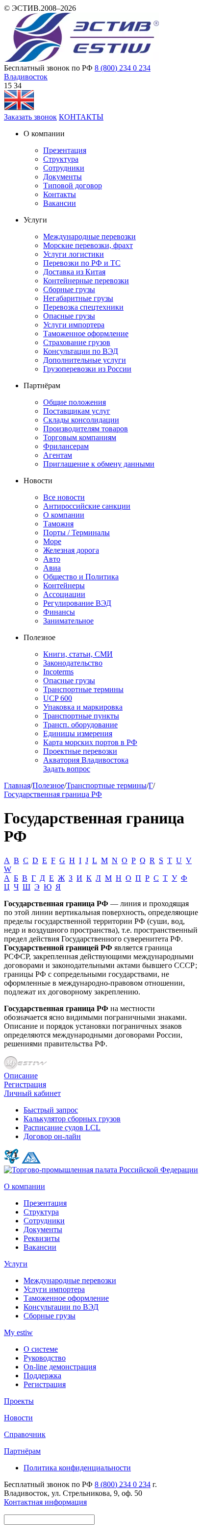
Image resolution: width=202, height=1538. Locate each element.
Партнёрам (22, 1451)
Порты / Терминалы (76, 532)
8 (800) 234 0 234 (123, 68)
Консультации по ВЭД (80, 351)
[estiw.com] (19, 108)
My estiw (18, 1332)
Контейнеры (64, 585)
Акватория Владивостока (85, 760)
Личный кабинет (32, 1093)
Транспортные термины (83, 689)
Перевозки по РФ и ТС (82, 263)
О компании (63, 515)
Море (52, 541)
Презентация (64, 150)
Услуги (15, 1264)
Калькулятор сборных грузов (72, 1119)
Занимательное (68, 621)
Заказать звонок (30, 117)
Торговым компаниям (79, 437)
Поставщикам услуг (76, 411)
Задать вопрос (66, 769)
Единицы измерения (77, 733)
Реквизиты (42, 1238)
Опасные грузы (69, 316)
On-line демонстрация (60, 1367)
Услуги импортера (73, 325)
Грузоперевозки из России (87, 369)
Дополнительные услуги (84, 360)
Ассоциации (64, 594)
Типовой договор (72, 185)
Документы (62, 177)
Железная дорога (71, 550)
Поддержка (42, 1375)
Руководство (45, 1358)
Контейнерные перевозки (86, 280)
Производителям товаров (85, 428)
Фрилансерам (66, 446)
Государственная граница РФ (53, 794)
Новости (18, 1418)
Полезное (48, 785)
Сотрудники (63, 168)
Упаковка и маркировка (83, 707)
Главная (17, 785)
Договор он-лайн (52, 1136)
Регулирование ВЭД (77, 603)
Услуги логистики (73, 254)
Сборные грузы (69, 289)
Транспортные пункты (81, 716)
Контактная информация (45, 1502)
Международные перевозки (89, 236)
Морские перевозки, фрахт (88, 245)
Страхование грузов (76, 342)
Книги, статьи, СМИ (78, 654)
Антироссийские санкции (86, 506)
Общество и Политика (81, 576)
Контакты (59, 194)
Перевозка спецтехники (83, 307)
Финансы (59, 612)
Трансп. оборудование (80, 724)
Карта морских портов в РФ (90, 742)
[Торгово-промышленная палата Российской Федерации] (101, 1170)
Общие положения (74, 402)
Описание (21, 1075)
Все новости (64, 497)
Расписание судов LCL (62, 1127)
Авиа (52, 568)
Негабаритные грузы (78, 298)
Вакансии (59, 203)
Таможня (58, 524)
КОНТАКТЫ (81, 117)
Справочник (25, 1434)
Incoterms (58, 672)
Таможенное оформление (85, 333)
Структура (60, 159)
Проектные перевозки (80, 751)
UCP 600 (57, 698)
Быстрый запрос (51, 1110)
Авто (51, 559)
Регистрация (25, 1084)
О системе (41, 1349)
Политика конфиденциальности (77, 1468)
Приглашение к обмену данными (98, 464)
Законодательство (72, 663)
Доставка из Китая (74, 272)
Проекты (19, 1401)
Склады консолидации (81, 420)
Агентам (57, 455)
